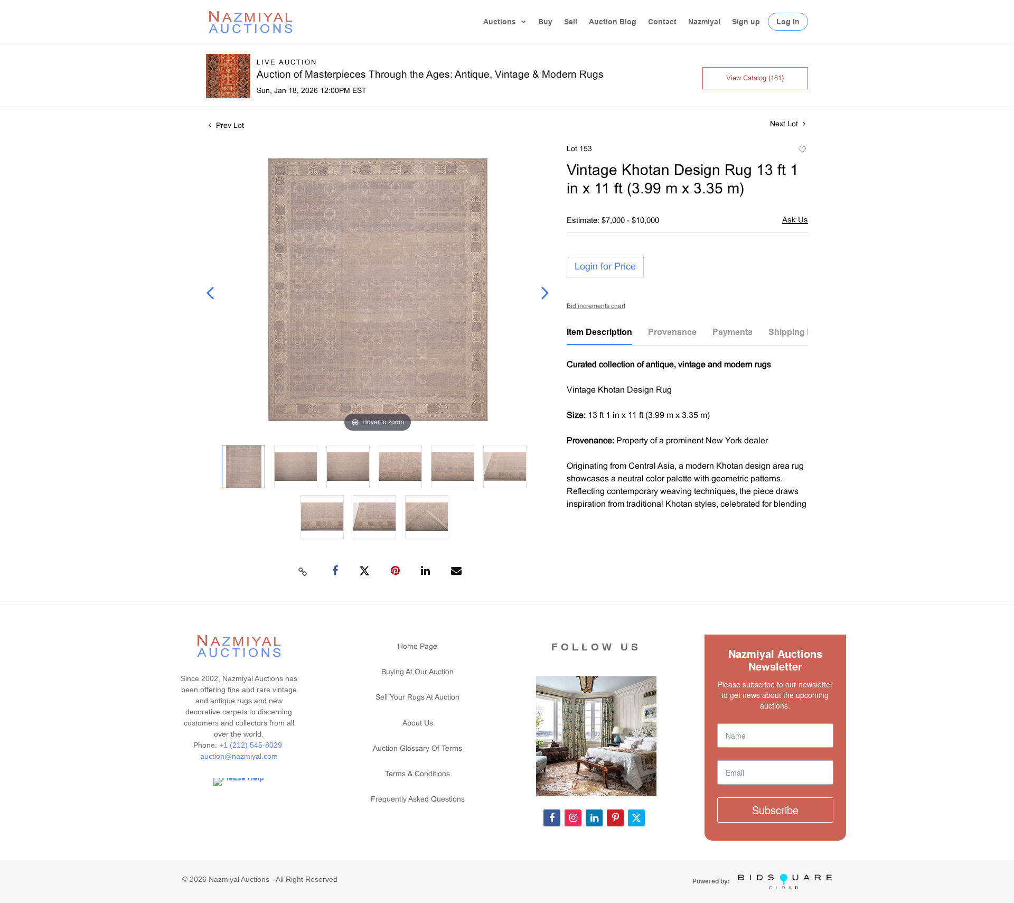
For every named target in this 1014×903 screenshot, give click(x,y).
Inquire (795, 221)
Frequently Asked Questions (418, 799)
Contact (662, 21)
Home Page (417, 647)
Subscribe (775, 809)
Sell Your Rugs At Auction (417, 697)
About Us (417, 723)
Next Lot (785, 124)
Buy (545, 21)
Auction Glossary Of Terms (417, 749)
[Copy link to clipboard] (303, 571)
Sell (570, 21)
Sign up (746, 21)
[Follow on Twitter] (636, 817)
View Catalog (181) (755, 79)
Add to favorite (801, 151)
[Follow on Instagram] (573, 817)
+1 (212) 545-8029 (251, 745)
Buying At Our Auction (417, 672)
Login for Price (605, 267)
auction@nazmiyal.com (239, 756)
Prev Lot (229, 126)
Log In (788, 21)
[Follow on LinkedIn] (594, 817)
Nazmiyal (704, 21)
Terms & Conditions (417, 774)
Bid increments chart (596, 306)
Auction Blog (612, 21)
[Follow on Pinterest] (615, 817)
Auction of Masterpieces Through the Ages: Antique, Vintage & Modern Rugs (430, 75)
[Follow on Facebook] (551, 817)
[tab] (599, 336)
